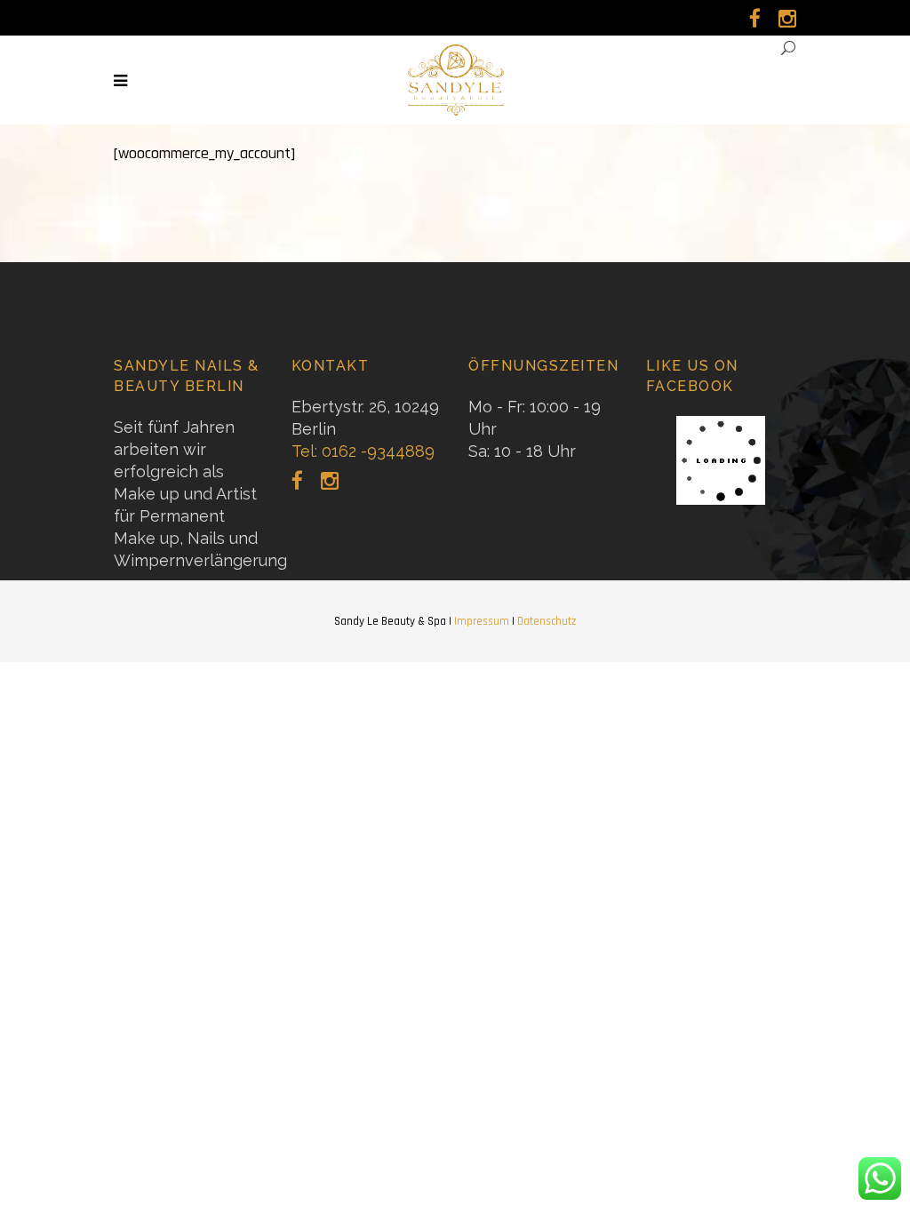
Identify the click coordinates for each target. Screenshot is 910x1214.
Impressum (481, 621)
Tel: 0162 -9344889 (363, 451)
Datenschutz (546, 621)
